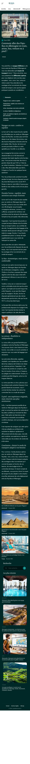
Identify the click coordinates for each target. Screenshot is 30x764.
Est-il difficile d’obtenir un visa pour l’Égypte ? (14, 506)
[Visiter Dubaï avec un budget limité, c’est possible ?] (15, 544)
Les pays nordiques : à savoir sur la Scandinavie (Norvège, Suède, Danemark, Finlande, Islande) (13, 688)
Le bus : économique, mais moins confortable (13, 108)
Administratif (4, 508)
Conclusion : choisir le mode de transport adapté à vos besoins (14, 119)
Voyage (4, 56)
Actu (3, 656)
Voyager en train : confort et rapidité (11, 101)
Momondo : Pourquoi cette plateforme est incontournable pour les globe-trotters (13, 659)
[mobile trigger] (3, 3)
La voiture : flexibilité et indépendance (12, 111)
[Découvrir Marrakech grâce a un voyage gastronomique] (15, 586)
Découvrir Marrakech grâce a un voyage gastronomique (13, 601)
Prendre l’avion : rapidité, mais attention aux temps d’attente (13, 104)
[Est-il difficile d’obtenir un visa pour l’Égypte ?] (15, 495)
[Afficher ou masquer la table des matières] (19, 97)
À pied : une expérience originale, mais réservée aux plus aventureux (15, 114)
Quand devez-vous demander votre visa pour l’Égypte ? (14, 530)
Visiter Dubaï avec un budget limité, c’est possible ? (13, 555)
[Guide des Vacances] (11, 3)
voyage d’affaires (18, 66)
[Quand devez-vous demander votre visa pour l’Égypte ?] (15, 519)
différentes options (20, 76)
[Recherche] (27, 3)
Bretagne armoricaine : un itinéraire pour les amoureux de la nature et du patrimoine (14, 630)
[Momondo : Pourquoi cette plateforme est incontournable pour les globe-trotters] (15, 644)
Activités (4, 598)
